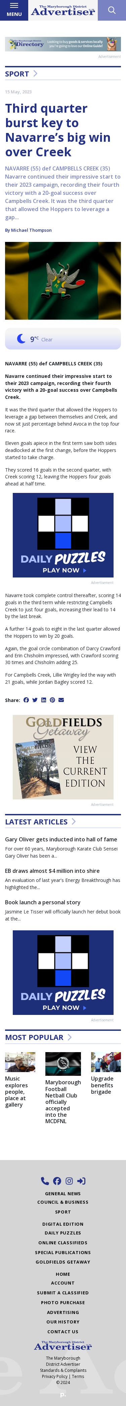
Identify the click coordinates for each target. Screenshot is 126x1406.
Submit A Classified (63, 1293)
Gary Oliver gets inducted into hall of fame (61, 839)
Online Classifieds (62, 1243)
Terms (78, 1376)
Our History (63, 1322)
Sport (17, 73)
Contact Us (63, 1332)
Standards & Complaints (63, 1370)
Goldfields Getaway (63, 1262)
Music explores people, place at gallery (16, 1091)
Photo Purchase (63, 1302)
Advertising (63, 1312)
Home (63, 1274)
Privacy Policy (55, 1376)
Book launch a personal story (43, 902)
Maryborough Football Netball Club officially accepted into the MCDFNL (63, 1102)
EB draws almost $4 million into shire (52, 871)
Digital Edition (63, 1224)
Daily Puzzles (63, 1233)
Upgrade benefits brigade (102, 1085)
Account (63, 1283)
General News (63, 1193)
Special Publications (63, 1252)
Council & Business (62, 1202)
